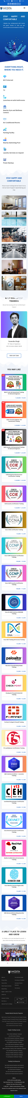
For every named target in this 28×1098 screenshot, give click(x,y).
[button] (24, 8)
